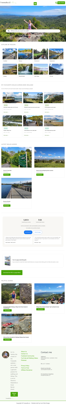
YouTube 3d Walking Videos (29, 358)
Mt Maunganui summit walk (50, 107)
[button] (35, 3)
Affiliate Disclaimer (26, 370)
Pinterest (23, 360)
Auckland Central (39, 172)
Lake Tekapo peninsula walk (50, 130)
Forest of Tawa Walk (7, 170)
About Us (24, 351)
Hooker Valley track (7, 130)
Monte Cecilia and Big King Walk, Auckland (44, 170)
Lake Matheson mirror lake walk (30, 130)
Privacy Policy (25, 366)
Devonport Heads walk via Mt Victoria (11, 107)
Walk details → (6, 112)
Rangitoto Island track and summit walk (32, 107)
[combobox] (33, 31)
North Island (5, 172)
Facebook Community (27, 356)
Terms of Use (25, 368)
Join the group (28, 232)
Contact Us (24, 354)
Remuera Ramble (6, 201)
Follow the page (38, 232)
